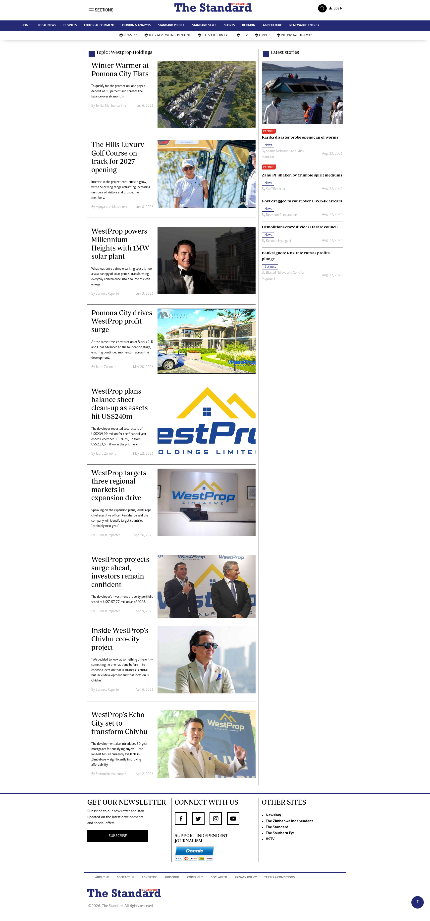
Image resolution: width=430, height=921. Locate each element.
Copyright (195, 877)
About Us (102, 877)
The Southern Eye (215, 35)
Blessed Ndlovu (276, 273)
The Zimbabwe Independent (170, 35)
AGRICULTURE (272, 25)
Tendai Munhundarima (111, 106)
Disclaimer (219, 877)
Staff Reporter (275, 189)
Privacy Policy (246, 877)
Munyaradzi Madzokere (111, 207)
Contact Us (125, 877)
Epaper (264, 35)
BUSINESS (70, 25)
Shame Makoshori (278, 151)
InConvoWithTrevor (296, 35)
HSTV (244, 35)
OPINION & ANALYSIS (136, 25)
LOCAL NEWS (47, 25)
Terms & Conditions (279, 877)
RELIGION (248, 25)
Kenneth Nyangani (278, 241)
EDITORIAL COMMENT (99, 25)
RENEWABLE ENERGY (304, 25)
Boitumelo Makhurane (111, 774)
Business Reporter (108, 294)
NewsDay (130, 35)
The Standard (277, 827)
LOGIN (337, 8)
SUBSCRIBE (118, 836)
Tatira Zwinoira (106, 367)
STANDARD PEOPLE (171, 25)
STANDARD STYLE (204, 25)
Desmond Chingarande (281, 215)
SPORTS (229, 25)
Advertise (149, 877)
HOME (26, 25)
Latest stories (284, 52)
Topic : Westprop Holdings (124, 52)
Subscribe (172, 877)
